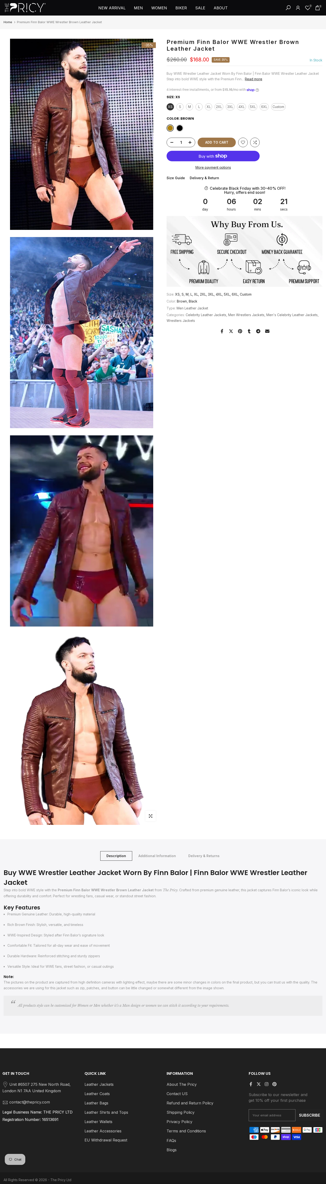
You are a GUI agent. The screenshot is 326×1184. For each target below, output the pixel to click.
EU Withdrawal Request (105, 1140)
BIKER (181, 7)
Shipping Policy (181, 1112)
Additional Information (157, 856)
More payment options (213, 167)
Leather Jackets (99, 1084)
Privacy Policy (179, 1121)
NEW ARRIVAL (112, 7)
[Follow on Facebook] (251, 1084)
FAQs (171, 1140)
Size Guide (176, 178)
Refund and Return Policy (190, 1103)
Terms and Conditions (186, 1131)
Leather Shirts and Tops (106, 1112)
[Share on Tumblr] (249, 331)
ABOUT (221, 7)
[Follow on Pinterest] (274, 1084)
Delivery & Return (204, 178)
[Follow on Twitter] (259, 1084)
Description (116, 856)
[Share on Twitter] (231, 331)
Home (8, 22)
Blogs (172, 1149)
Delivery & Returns (204, 856)
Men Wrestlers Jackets (246, 315)
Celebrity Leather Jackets (206, 315)
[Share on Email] (267, 331)
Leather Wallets (98, 1121)
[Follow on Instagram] (266, 1084)
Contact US (177, 1093)
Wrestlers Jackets (181, 321)
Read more (253, 79)
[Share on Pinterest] (240, 331)
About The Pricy (182, 1084)
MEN (138, 7)
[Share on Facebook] (222, 331)
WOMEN (159, 7)
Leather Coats (97, 1093)
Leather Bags (96, 1103)
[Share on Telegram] (258, 331)
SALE (200, 7)
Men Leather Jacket (192, 308)
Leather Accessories (102, 1131)
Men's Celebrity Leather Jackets (292, 315)
